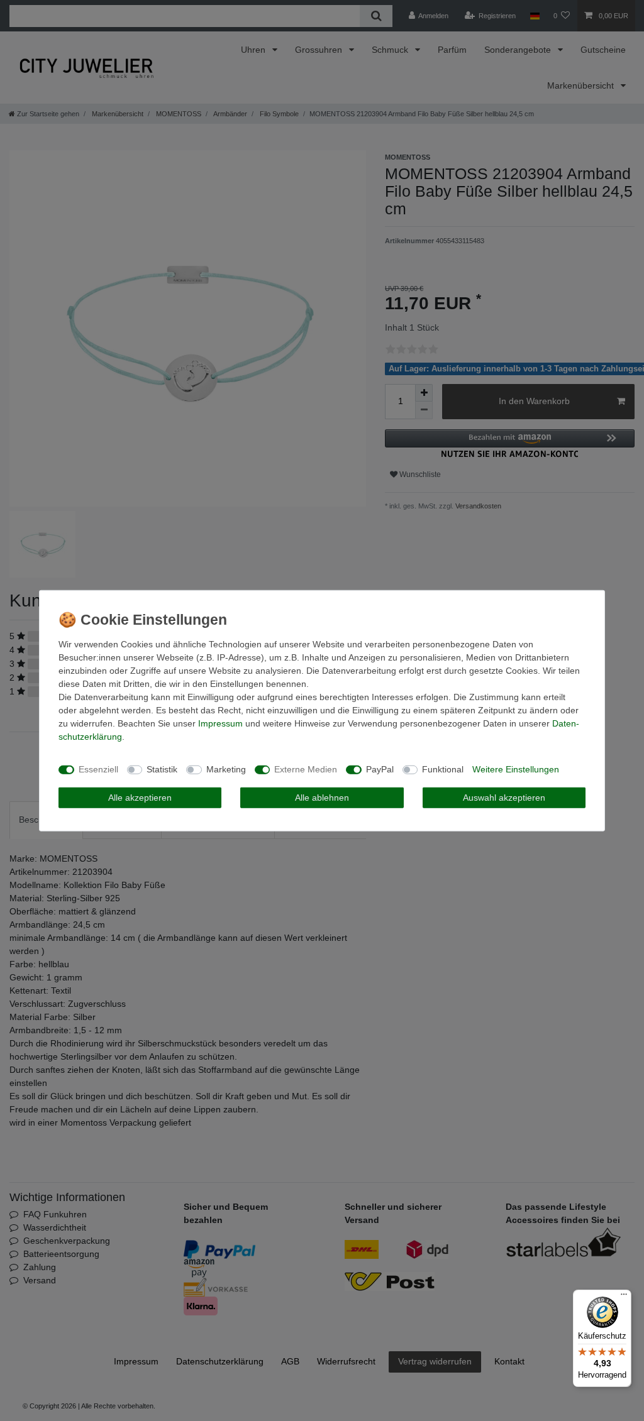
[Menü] (623, 1297)
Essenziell (98, 769)
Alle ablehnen (322, 797)
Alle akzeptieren (140, 797)
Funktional (443, 769)
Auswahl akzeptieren (504, 797)
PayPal (380, 769)
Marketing (226, 769)
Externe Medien (305, 769)
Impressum (220, 723)
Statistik (162, 769)
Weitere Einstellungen (515, 769)
